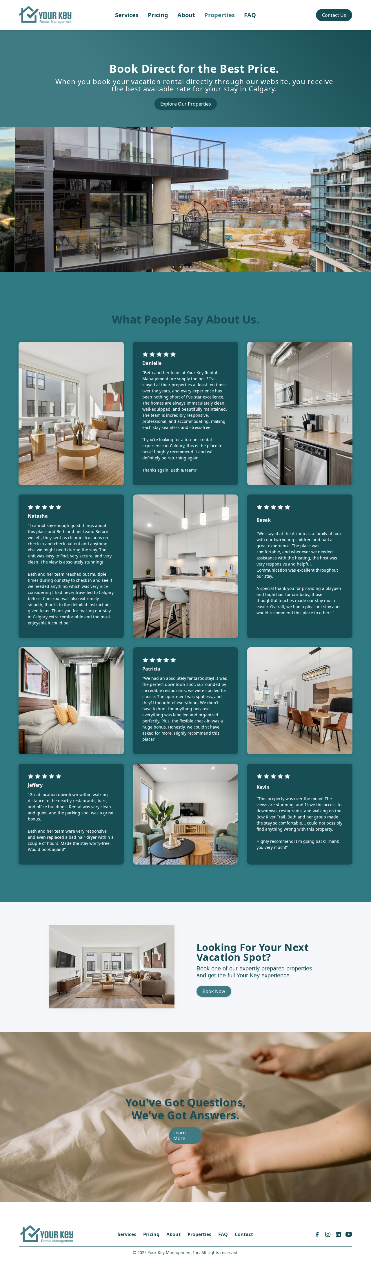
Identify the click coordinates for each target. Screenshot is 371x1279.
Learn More (179, 1135)
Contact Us (334, 15)
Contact (244, 1234)
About (186, 15)
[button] (11, 199)
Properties (219, 15)
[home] (46, 15)
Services (127, 15)
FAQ (250, 15)
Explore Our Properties (185, 104)
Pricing (158, 15)
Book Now (214, 991)
